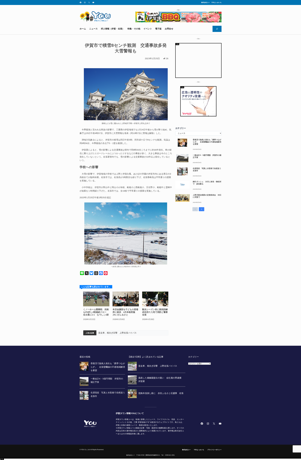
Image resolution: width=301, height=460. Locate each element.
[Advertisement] (198, 59)
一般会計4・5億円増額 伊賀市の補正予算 (207, 156)
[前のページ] (195, 209)
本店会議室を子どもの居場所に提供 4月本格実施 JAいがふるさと (125, 312)
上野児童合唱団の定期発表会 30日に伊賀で (207, 196)
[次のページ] (201, 209)
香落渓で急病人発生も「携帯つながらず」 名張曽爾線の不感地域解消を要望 (207, 142)
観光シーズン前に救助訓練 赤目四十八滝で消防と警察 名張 (155, 312)
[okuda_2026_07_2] (178, 21)
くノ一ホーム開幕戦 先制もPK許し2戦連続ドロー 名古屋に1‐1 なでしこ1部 (96, 312)
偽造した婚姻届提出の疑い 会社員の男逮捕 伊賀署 (124, 333)
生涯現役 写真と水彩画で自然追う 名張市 (207, 169)
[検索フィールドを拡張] (217, 29)
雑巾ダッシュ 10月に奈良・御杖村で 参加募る (207, 183)
